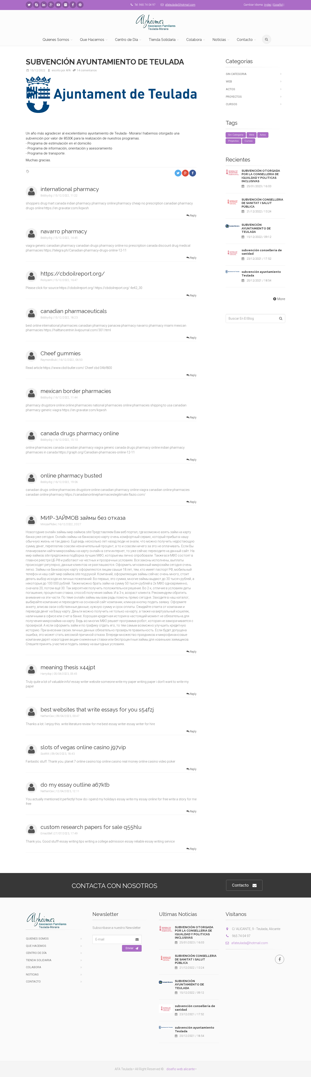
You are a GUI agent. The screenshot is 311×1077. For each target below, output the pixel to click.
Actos (230, 89)
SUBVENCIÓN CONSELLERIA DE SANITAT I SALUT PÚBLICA (262, 203)
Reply (192, 215)
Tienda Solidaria (162, 39)
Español (278, 4)
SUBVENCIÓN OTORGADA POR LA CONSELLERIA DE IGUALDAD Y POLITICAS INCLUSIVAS (261, 176)
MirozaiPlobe (48, 524)
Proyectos (234, 96)
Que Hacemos (92, 39)
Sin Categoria (236, 74)
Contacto (245, 39)
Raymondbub (49, 359)
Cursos (231, 104)
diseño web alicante (180, 1069)
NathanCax (47, 716)
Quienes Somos (56, 39)
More (281, 299)
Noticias (219, 39)
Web (229, 81)
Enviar (129, 948)
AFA (68, 70)
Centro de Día (126, 39)
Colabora (194, 39)
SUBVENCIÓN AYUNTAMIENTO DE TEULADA (256, 228)
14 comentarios (87, 70)
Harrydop (46, 673)
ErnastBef (46, 833)
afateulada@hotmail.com (180, 4)
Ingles (267, 4)
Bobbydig (46, 195)
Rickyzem (46, 280)
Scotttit (45, 753)
